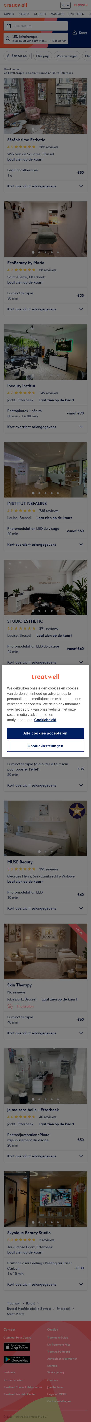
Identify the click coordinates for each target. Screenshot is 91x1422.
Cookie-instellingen (45, 746)
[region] (45, 711)
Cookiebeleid (45, 720)
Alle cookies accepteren (45, 733)
